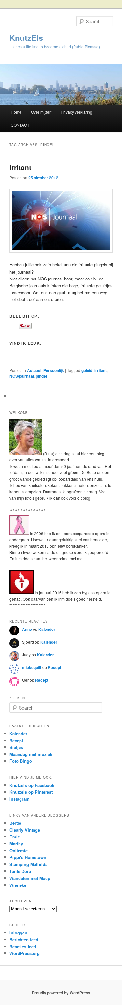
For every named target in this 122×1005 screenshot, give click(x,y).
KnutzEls (26, 37)
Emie (14, 837)
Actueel (34, 370)
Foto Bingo (20, 761)
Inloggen (18, 933)
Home (16, 112)
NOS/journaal (21, 376)
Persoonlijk (53, 370)
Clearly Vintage (24, 830)
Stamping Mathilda (28, 864)
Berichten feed (23, 939)
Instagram (19, 799)
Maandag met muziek (30, 754)
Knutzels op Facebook (31, 785)
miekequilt (31, 667)
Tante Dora (20, 871)
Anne (27, 629)
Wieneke (17, 885)
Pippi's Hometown (27, 857)
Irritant (20, 167)
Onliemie (18, 850)
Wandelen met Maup (29, 878)
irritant (100, 370)
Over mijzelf (41, 112)
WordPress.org (24, 953)
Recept (54, 667)
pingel (41, 376)
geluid (86, 370)
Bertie (15, 823)
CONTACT (20, 125)
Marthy (16, 843)
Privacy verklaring (76, 112)
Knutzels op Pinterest (31, 792)
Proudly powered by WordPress (61, 993)
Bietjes (16, 747)
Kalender (46, 629)
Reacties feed (22, 946)
